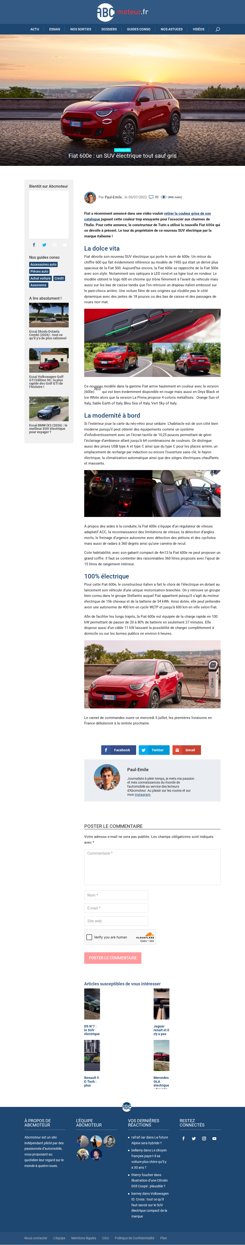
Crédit (59, 278)
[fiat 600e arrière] (186, 360)
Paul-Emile (113, 197)
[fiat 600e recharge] (152, 674)
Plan (163, 1238)
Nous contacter (35, 1238)
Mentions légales (83, 1238)
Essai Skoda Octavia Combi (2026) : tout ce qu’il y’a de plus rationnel (48, 335)
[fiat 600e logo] (152, 326)
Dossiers (109, 29)
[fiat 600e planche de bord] (118, 493)
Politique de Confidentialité (134, 1238)
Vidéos (198, 29)
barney (136, 1193)
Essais (54, 29)
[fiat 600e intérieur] (186, 493)
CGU (105, 1238)
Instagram (142, 794)
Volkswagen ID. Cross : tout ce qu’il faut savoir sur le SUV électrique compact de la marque (150, 1205)
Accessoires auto (43, 264)
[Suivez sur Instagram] (54, 245)
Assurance (38, 285)
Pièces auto (39, 271)
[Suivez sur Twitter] (44, 245)
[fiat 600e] (118, 360)
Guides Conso (138, 29)
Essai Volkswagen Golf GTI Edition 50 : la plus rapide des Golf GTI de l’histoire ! (46, 382)
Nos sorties (80, 29)
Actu (34, 29)
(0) (157, 197)
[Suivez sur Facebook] (34, 245)
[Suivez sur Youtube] (65, 245)
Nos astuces (172, 29)
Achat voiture (40, 278)
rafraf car (138, 1137)
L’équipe (59, 1238)
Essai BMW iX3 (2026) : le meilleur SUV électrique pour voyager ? (48, 428)
